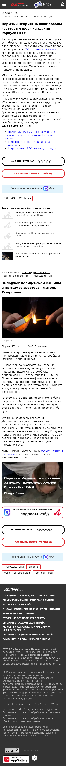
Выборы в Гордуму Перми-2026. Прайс (28, 634)
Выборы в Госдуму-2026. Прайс (24, 622)
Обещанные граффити (40, 49)
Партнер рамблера (30, 750)
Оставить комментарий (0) (33, 173)
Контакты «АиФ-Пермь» (19, 613)
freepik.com (8, 340)
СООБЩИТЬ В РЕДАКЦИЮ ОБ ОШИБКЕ (26, 639)
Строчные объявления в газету (24, 618)
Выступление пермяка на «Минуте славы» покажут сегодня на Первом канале (30, 135)
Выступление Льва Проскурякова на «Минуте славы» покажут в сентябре (38, 244)
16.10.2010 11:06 (10, 13)
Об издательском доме (19, 595)
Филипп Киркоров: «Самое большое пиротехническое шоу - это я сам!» (33, 224)
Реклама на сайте (15, 600)
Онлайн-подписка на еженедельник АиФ (31, 609)
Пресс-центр (46, 595)
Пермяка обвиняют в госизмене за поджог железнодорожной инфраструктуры (32, 482)
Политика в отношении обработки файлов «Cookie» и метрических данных (28, 720)
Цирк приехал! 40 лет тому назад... (31, 148)
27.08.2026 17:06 (10, 272)
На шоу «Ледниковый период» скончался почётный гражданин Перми (36, 213)
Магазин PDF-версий (17, 604)
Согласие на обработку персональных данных (30, 709)
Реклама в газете (42, 600)
